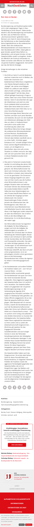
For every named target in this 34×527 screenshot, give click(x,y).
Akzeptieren (29, 524)
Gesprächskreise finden (17, 489)
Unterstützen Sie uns (17, 1)
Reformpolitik (27, 412)
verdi (15, 415)
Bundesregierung (6, 402)
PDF (10, 12)
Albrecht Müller (14, 23)
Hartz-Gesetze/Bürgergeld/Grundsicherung (14, 405)
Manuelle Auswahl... (6, 524)
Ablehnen (21, 524)
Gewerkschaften (18, 402)
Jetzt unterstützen (17, 445)
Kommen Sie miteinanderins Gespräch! (21, 478)
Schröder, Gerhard (7, 415)
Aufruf (17, 486)
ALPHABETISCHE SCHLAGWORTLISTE (17, 499)
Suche (31, 5)
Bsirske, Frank (5, 412)
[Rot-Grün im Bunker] (24, 13)
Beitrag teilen (5, 12)
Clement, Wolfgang (16, 412)
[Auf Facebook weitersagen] (14, 13)
